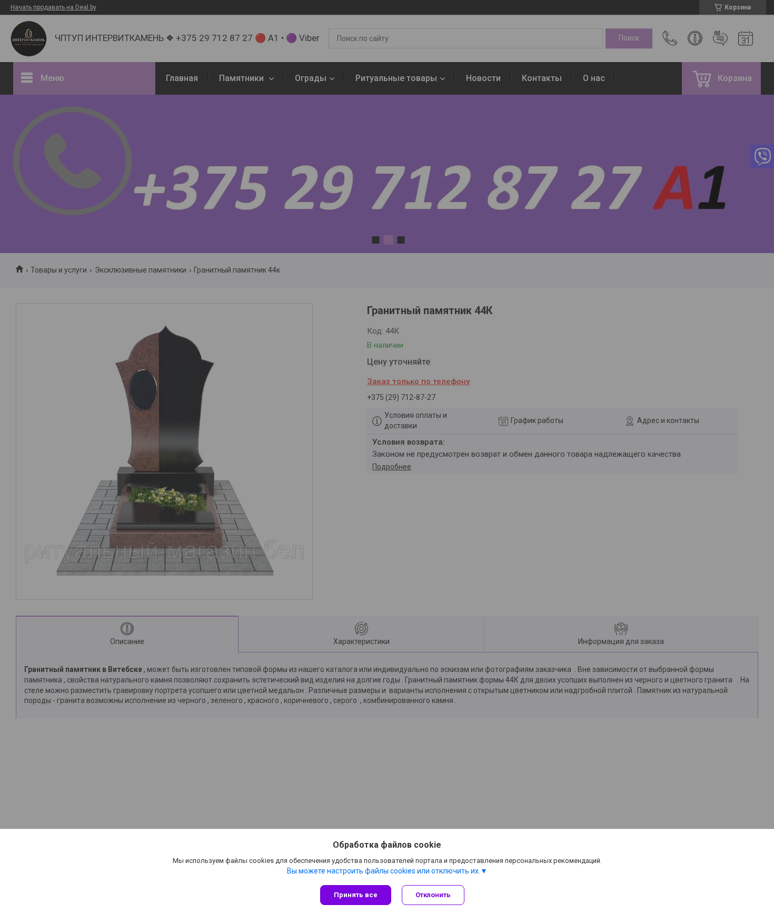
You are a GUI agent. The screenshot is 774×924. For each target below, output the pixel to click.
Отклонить (433, 895)
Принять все (356, 895)
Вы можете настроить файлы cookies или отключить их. (383, 871)
